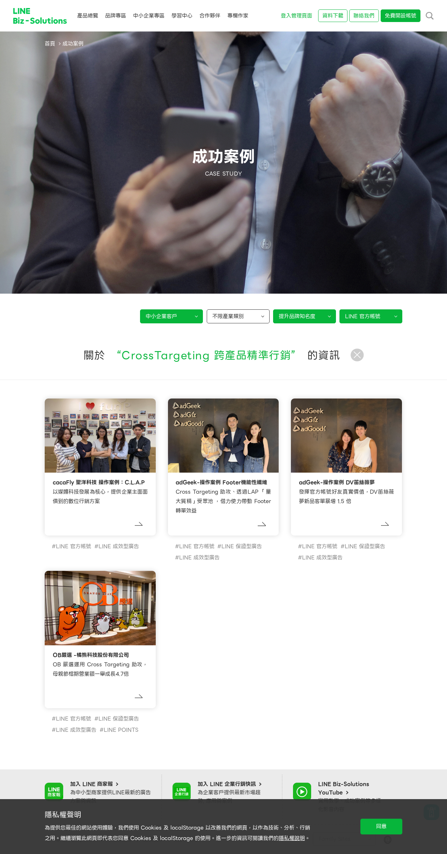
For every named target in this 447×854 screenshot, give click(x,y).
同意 (381, 826)
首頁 (50, 44)
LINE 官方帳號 (73, 546)
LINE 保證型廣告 (241, 546)
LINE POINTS (121, 730)
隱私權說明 (292, 838)
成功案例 (73, 44)
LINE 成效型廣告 (118, 546)
